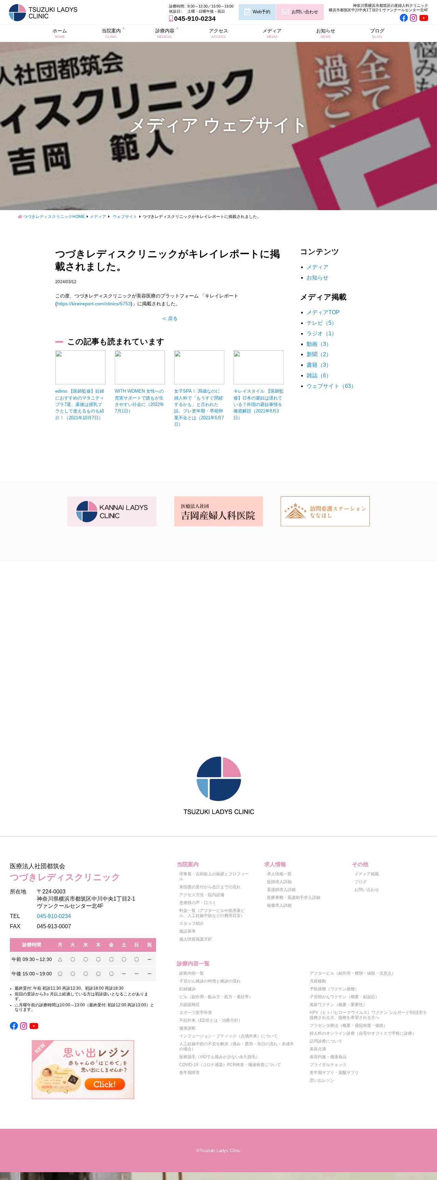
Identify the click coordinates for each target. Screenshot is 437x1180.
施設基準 (187, 931)
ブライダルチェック (328, 1065)
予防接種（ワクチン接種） (334, 989)
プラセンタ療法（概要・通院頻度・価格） (348, 1025)
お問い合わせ (305, 11)
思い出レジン (322, 1080)
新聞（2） (319, 354)
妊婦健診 (187, 989)
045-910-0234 (195, 18)
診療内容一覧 (191, 973)
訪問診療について (326, 1041)
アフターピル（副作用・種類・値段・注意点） (353, 973)
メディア (272, 33)
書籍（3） (319, 365)
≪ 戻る (170, 318)
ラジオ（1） (322, 333)
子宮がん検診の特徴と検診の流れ (210, 981)
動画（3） (319, 344)
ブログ (377, 33)
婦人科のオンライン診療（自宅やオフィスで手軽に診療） (363, 1033)
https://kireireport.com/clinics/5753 (94, 303)
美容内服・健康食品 (328, 1057)
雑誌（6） (319, 375)
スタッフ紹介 (191, 923)
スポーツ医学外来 (195, 1012)
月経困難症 (189, 1005)
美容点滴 (318, 1049)
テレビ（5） (322, 323)
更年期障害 (189, 1072)
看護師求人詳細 (281, 890)
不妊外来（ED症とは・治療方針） (210, 1020)
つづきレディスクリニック (65, 872)
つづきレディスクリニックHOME (54, 217)
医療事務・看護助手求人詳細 (293, 897)
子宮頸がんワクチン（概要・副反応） (344, 997)
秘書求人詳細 (279, 905)
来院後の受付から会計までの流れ (210, 887)
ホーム (60, 33)
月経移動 (318, 981)
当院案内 (111, 33)
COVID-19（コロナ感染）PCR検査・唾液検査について (230, 1065)
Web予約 (261, 11)
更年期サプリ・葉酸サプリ (334, 1072)
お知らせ (325, 33)
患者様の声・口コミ (197, 903)
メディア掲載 (366, 874)
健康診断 (187, 1028)
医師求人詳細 (279, 882)
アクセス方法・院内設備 (201, 895)
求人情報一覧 (279, 874)
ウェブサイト (125, 217)
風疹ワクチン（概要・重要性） (338, 1005)
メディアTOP (323, 312)
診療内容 (164, 33)
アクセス (218, 33)
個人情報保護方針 (195, 939)
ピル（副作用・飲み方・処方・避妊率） (216, 997)
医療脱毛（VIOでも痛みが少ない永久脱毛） (219, 1057)
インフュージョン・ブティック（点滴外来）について (228, 1036)
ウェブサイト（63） (331, 386)
